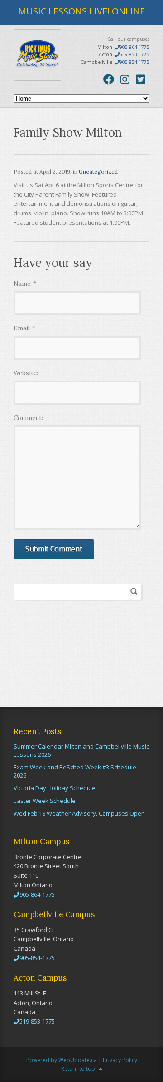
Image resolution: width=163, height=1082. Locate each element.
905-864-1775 (134, 47)
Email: (24, 328)
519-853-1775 (134, 54)
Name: (25, 284)
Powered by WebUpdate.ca (61, 1060)
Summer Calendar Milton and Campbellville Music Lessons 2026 (81, 750)
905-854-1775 (134, 62)
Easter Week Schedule (45, 801)
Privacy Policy (120, 1060)
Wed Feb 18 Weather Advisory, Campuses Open (79, 813)
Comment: (28, 418)
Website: (26, 373)
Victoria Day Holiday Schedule (55, 788)
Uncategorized (98, 171)
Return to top (78, 1068)
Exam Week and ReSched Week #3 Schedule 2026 (75, 771)
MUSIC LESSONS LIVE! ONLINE (81, 11)
